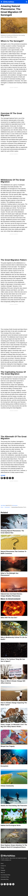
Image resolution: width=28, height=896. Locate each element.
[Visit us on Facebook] (5, 884)
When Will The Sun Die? (9, 617)
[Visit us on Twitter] (7, 884)
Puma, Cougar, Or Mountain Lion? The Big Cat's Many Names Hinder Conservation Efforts (14, 726)
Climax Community (7, 786)
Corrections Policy (5, 877)
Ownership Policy (5, 879)
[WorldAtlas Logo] (9, 2)
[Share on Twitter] (7, 478)
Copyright (3, 870)
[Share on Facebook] (4, 478)
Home (2, 863)
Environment (14, 505)
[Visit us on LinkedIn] (13, 884)
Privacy (2, 868)
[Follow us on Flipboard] (2, 884)
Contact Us (3, 865)
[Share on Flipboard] (2, 478)
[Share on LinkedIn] (13, 478)
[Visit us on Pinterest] (10, 884)
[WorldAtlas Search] (26, 2)
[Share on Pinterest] (10, 478)
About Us (3, 872)
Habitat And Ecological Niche (11, 825)
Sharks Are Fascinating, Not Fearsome (14, 805)
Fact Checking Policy (5, 874)
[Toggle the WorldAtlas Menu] (1, 2)
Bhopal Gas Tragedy (8, 746)
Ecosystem (4, 766)
